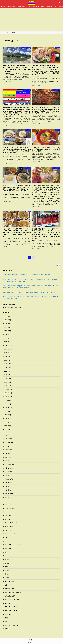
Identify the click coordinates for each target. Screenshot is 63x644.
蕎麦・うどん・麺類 (11, 607)
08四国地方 (8, 490)
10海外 (7, 497)
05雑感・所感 (9, 479)
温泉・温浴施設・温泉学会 (13, 592)
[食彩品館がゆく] (31, 2)
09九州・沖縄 (9, 494)
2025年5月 (7, 371)
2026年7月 (7, 320)
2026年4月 (7, 331)
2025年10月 (8, 353)
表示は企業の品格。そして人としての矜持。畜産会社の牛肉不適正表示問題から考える (29, 292)
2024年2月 (7, 404)
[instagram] (31, 640)
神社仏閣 (7, 603)
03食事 (7, 461)
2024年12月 (8, 389)
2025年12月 (8, 345)
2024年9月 (7, 400)
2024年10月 (8, 397)
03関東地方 (8, 457)
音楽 (6, 621)
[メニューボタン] (2, 2)
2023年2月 (7, 422)
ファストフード (9, 530)
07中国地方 (8, 486)
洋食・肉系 (8, 585)
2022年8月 (7, 426)
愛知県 (7, 570)
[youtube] (33, 640)
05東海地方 (8, 472)
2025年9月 (7, 356)
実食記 (7, 559)
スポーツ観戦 (9, 526)
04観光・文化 (9, 468)
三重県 (7, 541)
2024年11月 (8, 393)
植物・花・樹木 (9, 581)
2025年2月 (7, 382)
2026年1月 (7, 342)
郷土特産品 (8, 614)
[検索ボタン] (60, 2)
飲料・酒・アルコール (11, 625)
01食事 (7, 446)
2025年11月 (8, 349)
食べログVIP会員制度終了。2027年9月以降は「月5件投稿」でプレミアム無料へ (27, 275)
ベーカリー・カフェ (11, 534)
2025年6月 (7, 367)
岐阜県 (7, 567)
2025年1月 (7, 386)
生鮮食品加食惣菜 (10, 596)
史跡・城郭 (8, 548)
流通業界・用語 (9, 588)
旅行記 (7, 578)
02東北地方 (8, 450)
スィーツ (7, 519)
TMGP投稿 (8, 504)
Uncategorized (10, 508)
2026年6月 (7, 323)
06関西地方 (8, 483)
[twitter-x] (29, 640)
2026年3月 (7, 334)
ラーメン (7, 537)
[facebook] (28, 640)
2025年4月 (7, 375)
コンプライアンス (10, 515)
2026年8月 (7, 316)
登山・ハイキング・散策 (12, 600)
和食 (6, 552)
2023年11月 (8, 407)
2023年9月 (7, 411)
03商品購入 (8, 453)
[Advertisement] (31, 20)
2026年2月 (7, 338)
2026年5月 (7, 327)
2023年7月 (7, 418)
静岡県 (7, 618)
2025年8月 (7, 360)
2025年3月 (7, 378)
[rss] (35, 640)
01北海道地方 (9, 442)
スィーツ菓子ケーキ (11, 523)
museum (8, 501)
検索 (58, 265)
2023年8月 (7, 415)
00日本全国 (8, 439)
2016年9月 (7, 429)
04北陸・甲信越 (9, 464)
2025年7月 (7, 364)
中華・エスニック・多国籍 (13, 545)
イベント (7, 512)
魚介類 (7, 629)
